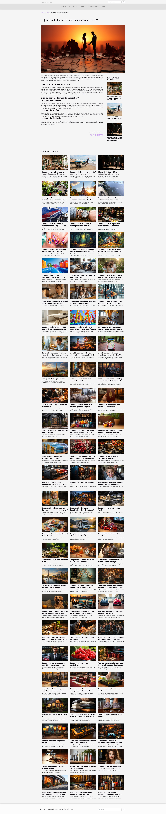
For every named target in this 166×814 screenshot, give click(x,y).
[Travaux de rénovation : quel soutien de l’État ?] (83, 369)
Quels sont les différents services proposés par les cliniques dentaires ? (110, 484)
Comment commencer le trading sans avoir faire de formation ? (110, 380)
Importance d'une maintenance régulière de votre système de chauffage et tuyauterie (110, 329)
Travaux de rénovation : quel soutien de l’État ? (80, 380)
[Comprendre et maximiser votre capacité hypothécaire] (83, 550)
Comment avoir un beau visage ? (110, 766)
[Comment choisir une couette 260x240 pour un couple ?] (83, 395)
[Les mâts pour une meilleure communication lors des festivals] (83, 343)
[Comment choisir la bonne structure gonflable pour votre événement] (55, 265)
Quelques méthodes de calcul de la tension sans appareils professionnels (83, 743)
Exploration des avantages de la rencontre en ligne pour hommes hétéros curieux (54, 355)
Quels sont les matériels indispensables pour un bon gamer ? (111, 743)
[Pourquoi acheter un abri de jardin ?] (55, 705)
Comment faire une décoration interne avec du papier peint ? (81, 586)
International (73, 6)
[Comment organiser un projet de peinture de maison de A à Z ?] (83, 420)
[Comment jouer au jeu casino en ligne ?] (111, 524)
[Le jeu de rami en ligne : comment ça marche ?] (55, 395)
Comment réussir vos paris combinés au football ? (108, 457)
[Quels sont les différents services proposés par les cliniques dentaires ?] (111, 472)
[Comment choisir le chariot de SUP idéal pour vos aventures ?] (114, 109)
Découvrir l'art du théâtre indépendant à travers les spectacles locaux (114, 138)
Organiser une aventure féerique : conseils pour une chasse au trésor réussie (83, 251)
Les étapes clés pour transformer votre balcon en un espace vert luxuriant (54, 200)
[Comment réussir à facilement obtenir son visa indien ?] (111, 395)
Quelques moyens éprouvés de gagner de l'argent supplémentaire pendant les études (55, 639)
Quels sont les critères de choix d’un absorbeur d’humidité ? (53, 457)
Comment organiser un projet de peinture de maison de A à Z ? (82, 431)
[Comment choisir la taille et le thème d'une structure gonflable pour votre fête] (83, 317)
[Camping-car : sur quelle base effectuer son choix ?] (83, 524)
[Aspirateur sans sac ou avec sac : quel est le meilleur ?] (111, 601)
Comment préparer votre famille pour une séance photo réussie (110, 276)
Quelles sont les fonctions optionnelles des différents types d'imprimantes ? (54, 484)
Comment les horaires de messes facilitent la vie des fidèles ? (82, 199)
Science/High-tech (93, 6)
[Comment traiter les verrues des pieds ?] (111, 705)
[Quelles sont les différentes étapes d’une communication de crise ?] (111, 627)
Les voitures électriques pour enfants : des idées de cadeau (53, 690)
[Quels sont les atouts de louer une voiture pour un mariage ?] (111, 550)
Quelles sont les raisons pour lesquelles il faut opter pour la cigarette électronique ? (109, 794)
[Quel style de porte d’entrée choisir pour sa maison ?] (55, 420)
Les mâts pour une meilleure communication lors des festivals (82, 354)
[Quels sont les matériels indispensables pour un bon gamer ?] (111, 731)
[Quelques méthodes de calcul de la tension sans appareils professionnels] (83, 731)
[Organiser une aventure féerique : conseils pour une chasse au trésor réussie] (83, 240)
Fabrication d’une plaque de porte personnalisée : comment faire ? (82, 457)
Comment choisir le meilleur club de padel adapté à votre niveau (110, 302)
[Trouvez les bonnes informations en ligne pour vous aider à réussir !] (111, 576)
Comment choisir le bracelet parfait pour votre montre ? (80, 225)
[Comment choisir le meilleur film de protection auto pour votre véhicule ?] (111, 188)
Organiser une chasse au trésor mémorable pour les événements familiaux (110, 251)
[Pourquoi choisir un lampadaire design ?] (55, 731)
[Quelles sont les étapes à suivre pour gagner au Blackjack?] (83, 679)
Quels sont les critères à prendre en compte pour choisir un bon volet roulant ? (54, 794)
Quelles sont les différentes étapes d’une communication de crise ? (111, 638)
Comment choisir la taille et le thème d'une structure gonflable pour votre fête (82, 329)
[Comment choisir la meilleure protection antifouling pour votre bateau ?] (55, 214)
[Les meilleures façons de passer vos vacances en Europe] (55, 576)
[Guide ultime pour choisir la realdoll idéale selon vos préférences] (55, 291)
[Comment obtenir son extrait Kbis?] (111, 498)
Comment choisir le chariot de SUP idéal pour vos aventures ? (114, 118)
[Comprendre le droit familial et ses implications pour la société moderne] (83, 291)
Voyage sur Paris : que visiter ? (53, 379)
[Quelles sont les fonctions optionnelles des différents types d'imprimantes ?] (55, 472)
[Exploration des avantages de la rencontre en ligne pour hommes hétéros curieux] (55, 343)
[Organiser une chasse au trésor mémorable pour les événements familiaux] (111, 240)
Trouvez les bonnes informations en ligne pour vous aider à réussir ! (111, 586)
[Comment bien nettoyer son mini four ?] (111, 679)
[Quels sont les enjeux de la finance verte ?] (55, 550)
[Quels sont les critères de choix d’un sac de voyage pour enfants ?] (55, 498)
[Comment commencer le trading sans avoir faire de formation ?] (111, 369)
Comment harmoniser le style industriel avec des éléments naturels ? (114, 98)
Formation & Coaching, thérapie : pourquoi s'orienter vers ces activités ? (110, 432)
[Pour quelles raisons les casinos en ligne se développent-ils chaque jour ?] (111, 653)
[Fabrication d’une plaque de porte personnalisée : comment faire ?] (83, 446)
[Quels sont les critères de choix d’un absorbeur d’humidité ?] (55, 446)
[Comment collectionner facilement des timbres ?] (55, 524)
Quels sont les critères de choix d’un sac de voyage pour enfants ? (55, 509)
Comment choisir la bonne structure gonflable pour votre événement (53, 277)
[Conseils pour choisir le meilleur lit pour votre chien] (83, 265)
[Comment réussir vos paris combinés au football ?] (111, 446)
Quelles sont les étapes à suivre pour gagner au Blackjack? (81, 690)
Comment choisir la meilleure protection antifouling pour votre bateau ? (54, 226)
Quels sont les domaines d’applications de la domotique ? (82, 509)
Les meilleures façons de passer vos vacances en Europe (54, 586)
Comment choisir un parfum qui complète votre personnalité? (109, 225)
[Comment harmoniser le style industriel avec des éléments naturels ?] (114, 88)
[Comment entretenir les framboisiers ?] (83, 653)
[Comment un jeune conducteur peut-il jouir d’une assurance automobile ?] (55, 653)
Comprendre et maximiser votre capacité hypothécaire (82, 561)
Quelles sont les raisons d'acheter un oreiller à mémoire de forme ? (82, 716)
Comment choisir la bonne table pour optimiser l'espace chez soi (54, 328)
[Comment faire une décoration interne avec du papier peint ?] (83, 576)
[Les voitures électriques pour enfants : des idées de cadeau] (55, 679)
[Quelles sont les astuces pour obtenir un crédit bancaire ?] (83, 782)
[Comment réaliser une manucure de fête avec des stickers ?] (55, 240)
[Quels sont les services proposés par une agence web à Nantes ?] (83, 601)
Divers (103, 6)
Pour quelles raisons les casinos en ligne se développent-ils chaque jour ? (111, 665)
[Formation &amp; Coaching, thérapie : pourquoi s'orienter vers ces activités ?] (111, 420)
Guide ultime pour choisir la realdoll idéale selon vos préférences (55, 302)
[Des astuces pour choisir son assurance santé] (55, 756)
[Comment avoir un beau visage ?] (111, 756)
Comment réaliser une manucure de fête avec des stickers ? (54, 250)
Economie (63, 6)
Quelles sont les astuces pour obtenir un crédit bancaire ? (81, 793)
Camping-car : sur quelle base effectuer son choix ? (81, 535)
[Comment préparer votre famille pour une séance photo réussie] (111, 265)
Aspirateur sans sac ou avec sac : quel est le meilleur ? (110, 612)
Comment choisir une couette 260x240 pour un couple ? (81, 406)
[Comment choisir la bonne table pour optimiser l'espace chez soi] (55, 317)
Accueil (42, 12)
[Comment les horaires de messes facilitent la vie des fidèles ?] (83, 188)
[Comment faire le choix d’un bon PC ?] (83, 472)
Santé (82, 6)
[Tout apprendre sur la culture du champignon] (83, 627)
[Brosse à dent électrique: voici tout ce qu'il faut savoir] (83, 756)
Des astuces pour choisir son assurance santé (53, 767)
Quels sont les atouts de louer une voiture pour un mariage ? (110, 561)
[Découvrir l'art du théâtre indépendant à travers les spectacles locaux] (114, 129)
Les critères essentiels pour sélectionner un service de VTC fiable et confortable (109, 355)
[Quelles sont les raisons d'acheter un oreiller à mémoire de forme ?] (83, 705)
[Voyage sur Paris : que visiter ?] (55, 369)
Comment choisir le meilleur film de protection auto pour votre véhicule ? (111, 200)
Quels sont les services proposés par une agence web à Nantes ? (82, 612)
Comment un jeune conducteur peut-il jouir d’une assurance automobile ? (53, 665)
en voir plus (83, 93)
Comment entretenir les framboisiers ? (79, 664)
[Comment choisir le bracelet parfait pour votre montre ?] (83, 214)
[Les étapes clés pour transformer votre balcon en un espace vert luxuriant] (55, 188)
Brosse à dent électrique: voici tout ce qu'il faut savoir (83, 767)
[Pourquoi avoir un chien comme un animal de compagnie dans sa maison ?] (55, 601)
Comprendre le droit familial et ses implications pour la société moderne (83, 303)
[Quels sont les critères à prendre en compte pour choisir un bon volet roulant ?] (55, 782)
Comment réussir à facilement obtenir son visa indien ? (109, 406)
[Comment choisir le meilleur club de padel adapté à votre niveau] (111, 291)
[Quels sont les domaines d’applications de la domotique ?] (83, 498)
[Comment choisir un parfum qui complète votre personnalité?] (111, 214)
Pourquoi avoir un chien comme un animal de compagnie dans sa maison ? (55, 613)
